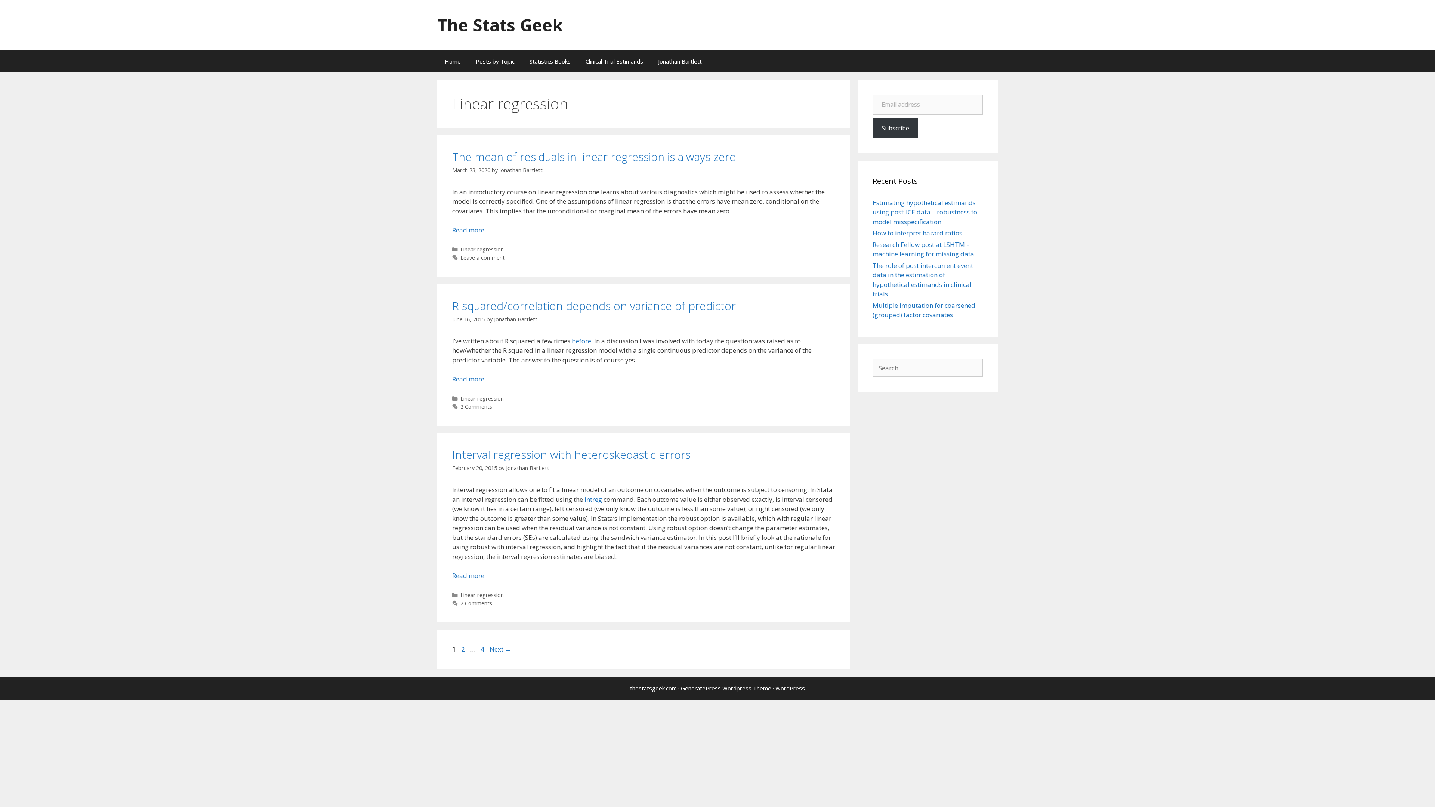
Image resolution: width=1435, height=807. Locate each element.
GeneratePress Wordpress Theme (726, 688)
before (581, 341)
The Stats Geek (500, 24)
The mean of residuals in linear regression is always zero (594, 156)
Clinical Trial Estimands (614, 61)
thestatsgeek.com (653, 688)
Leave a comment (482, 257)
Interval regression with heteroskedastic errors (571, 454)
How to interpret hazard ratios (917, 233)
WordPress (790, 688)
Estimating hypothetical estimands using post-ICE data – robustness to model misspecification (925, 212)
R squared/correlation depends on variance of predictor (594, 305)
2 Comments (476, 406)
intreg (593, 499)
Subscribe (895, 128)
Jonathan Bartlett (680, 61)
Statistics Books (550, 61)
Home (453, 61)
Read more (468, 230)
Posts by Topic (495, 61)
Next (500, 649)
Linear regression (482, 249)
